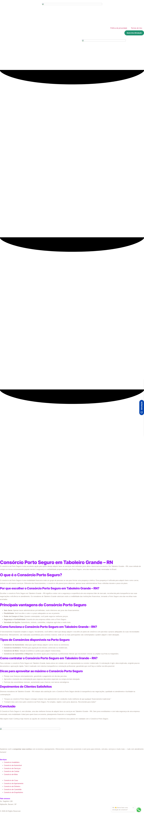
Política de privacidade (118, 28)
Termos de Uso (136, 28)
